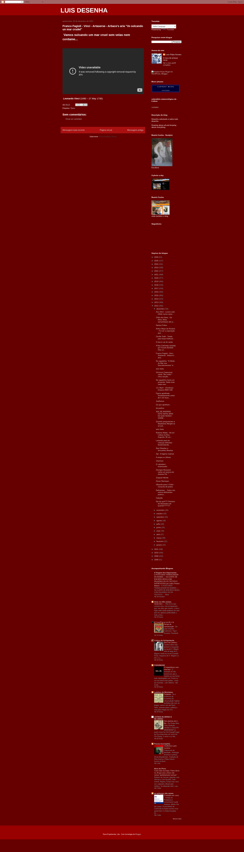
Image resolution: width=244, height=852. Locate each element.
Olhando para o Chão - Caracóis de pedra (165, 485)
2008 (156, 560)
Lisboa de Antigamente (164, 640)
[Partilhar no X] (81, 105)
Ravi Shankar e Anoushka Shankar (164, 449)
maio (158, 531)
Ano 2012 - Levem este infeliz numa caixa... (165, 313)
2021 (156, 275)
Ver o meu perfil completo (169, 64)
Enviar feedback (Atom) (107, 137)
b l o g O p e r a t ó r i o (164, 622)
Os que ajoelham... (163, 405)
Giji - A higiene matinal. (165, 454)
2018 (156, 285)
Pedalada (167, 694)
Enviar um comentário (74, 119)
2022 (156, 271)
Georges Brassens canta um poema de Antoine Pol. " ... (165, 472)
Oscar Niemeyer (162, 481)
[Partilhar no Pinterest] (86, 105)
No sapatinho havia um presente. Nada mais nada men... (165, 382)
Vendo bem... (159, 604)
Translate (170, 30)
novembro (160, 510)
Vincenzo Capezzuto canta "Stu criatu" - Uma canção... (164, 374)
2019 (156, 281)
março (159, 538)
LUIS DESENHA (84, 10)
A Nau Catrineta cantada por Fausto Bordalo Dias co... (166, 348)
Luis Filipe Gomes (173, 54)
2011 (156, 549)
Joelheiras (160, 401)
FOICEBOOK (159, 665)
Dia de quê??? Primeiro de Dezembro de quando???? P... (165, 503)
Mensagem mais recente (74, 130)
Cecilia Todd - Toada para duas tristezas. (165, 337)
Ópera (73, 108)
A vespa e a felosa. (163, 457)
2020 (156, 278)
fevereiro (160, 541)
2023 (156, 268)
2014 (156, 299)
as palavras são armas (163, 793)
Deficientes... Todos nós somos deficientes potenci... (165, 492)
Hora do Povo (160, 769)
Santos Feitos (161, 325)
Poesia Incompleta (162, 744)
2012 (156, 306)
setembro (160, 517)
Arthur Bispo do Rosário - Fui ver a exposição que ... (165, 331)
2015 (156, 295)
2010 (156, 553)
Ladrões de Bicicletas (163, 692)
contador (155, 107)
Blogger (138, 834)
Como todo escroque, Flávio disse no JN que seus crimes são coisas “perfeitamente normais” (166, 773)
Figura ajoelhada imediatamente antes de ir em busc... (165, 395)
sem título (160, 369)
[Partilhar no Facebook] (83, 105)
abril (158, 534)
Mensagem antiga (135, 130)
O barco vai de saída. (164, 342)
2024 (156, 264)
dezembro (160, 309)
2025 (156, 261)
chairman (159, 461)
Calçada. (159, 498)
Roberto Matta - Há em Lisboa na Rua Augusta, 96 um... (165, 435)
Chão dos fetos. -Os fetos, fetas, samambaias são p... (165, 319)
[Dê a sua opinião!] (79, 105)
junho (158, 527)
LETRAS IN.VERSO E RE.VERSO (163, 718)
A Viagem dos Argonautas (165, 573)
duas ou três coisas (162, 602)
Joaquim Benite (162, 478)
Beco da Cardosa (170, 642)
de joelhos (160, 408)
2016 (156, 292)
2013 (156, 302)
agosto (159, 521)
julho (158, 524)
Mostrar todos (177, 819)
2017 (156, 288)
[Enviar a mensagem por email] (76, 105)
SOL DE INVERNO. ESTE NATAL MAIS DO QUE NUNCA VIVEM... (164, 415)
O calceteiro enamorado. (162, 465)
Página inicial (106, 130)
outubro (159, 514)
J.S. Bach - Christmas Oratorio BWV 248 (164, 389)
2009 (156, 556)
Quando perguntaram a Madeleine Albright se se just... (165, 423)
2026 (156, 257)
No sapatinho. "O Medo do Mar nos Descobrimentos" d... (165, 363)
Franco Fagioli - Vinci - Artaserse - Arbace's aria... (165, 355)
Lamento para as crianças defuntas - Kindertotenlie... (164, 442)
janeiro (159, 545)
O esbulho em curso (171, 795)
